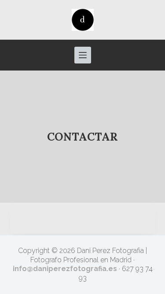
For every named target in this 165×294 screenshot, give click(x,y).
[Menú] (82, 55)
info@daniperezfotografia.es (65, 268)
